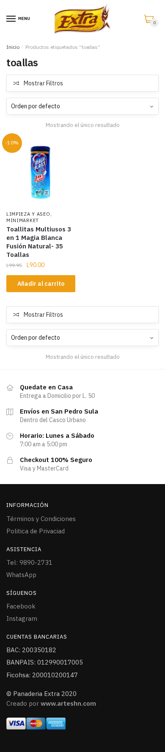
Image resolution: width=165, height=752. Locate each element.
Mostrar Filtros (43, 83)
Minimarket (22, 220)
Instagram (21, 618)
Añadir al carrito (40, 283)
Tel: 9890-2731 (29, 562)
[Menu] (11, 19)
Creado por (51, 703)
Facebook (21, 606)
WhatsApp (21, 575)
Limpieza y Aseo (28, 214)
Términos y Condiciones (41, 519)
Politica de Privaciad (35, 531)
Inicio (12, 47)
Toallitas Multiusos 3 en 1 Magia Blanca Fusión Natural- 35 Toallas (38, 242)
